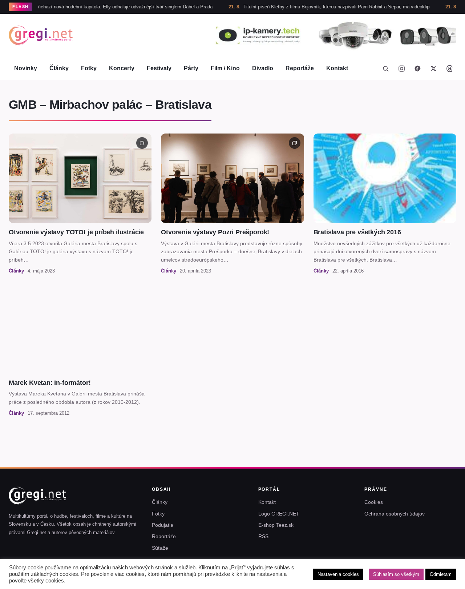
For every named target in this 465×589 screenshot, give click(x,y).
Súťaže (160, 548)
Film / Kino (225, 68)
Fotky (89, 68)
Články (59, 68)
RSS (263, 536)
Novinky (25, 68)
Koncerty (121, 68)
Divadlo (262, 68)
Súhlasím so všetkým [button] (396, 574)
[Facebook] (417, 68)
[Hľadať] (385, 68)
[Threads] (449, 68)
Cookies (373, 502)
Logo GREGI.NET (278, 514)
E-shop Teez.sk (276, 525)
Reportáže (300, 68)
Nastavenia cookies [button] (338, 574)
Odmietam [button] (441, 574)
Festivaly (159, 68)
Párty (191, 68)
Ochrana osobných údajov (394, 514)
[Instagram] (401, 68)
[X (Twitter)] (433, 68)
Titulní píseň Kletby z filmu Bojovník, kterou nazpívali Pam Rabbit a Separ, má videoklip (317, 6)
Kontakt (337, 68)
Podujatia (162, 525)
